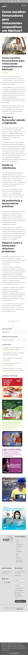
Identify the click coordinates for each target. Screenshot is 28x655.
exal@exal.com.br (7, 571)
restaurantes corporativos (9, 78)
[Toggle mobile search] (22, 5)
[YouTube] (9, 582)
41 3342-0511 (5, 573)
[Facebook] (2, 582)
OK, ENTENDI (14, 653)
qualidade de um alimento (9, 215)
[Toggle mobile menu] (25, 5)
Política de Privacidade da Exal (19, 596)
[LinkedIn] (6, 582)
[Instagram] (4, 582)
